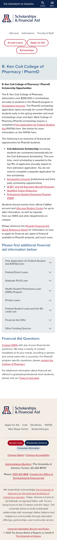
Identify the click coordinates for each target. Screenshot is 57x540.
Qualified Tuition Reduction (22, 190)
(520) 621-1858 (20, 474)
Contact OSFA (10, 345)
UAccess (14, 33)
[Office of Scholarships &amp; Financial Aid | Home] (28, 410)
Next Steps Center (18, 429)
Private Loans (12, 300)
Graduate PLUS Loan (16, 280)
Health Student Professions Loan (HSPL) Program (23, 290)
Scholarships (27, 50)
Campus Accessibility (38, 455)
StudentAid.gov (40, 429)
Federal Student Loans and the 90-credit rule (24, 310)
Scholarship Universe (18, 179)
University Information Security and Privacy (28, 529)
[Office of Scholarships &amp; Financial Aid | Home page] (28, 18)
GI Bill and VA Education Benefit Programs (30, 186)
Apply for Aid (37, 42)
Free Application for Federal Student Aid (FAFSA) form (25, 262)
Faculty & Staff (45, 33)
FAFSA (48, 425)
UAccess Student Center (29, 208)
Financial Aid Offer (15, 320)
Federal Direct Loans (16, 272)
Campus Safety (16, 455)
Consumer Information (28, 448)
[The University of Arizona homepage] (18, 4)
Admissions (28, 33)
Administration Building (18, 464)
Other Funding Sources (18, 328)
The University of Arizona (28, 536)
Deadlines (36, 425)
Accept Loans (15, 42)
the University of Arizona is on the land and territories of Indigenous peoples (28, 493)
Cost (24, 425)
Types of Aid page (29, 378)
